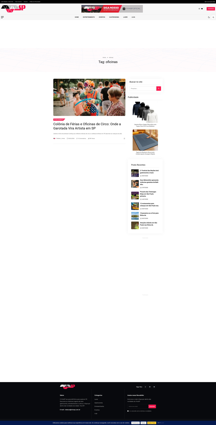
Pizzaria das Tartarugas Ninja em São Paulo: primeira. (148, 194)
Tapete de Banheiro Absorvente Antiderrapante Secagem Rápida (145, 153)
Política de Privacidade (35, 1)
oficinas (111, 57)
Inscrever (152, 406)
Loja (133, 17)
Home (77, 17)
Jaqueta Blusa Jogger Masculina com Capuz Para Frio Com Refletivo (145, 125)
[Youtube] (154, 387)
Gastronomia (114, 17)
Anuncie (26, 1)
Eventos (102, 17)
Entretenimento (89, 17)
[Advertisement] (108, 35)
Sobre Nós (10, 1)
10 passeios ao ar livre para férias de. (149, 214)
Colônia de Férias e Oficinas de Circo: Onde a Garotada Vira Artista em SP (87, 126)
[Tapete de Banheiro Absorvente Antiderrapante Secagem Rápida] (145, 140)
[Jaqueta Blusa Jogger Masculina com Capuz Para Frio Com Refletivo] (145, 112)
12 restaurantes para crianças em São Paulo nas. (149, 205)
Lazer (125, 17)
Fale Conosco (18, 1)
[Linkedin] (150, 387)
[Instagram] (145, 387)
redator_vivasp (60, 138)
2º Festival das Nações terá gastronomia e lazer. (149, 172)
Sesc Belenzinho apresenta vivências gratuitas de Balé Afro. (149, 182)
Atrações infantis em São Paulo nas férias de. (148, 224)
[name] (13, 8)
